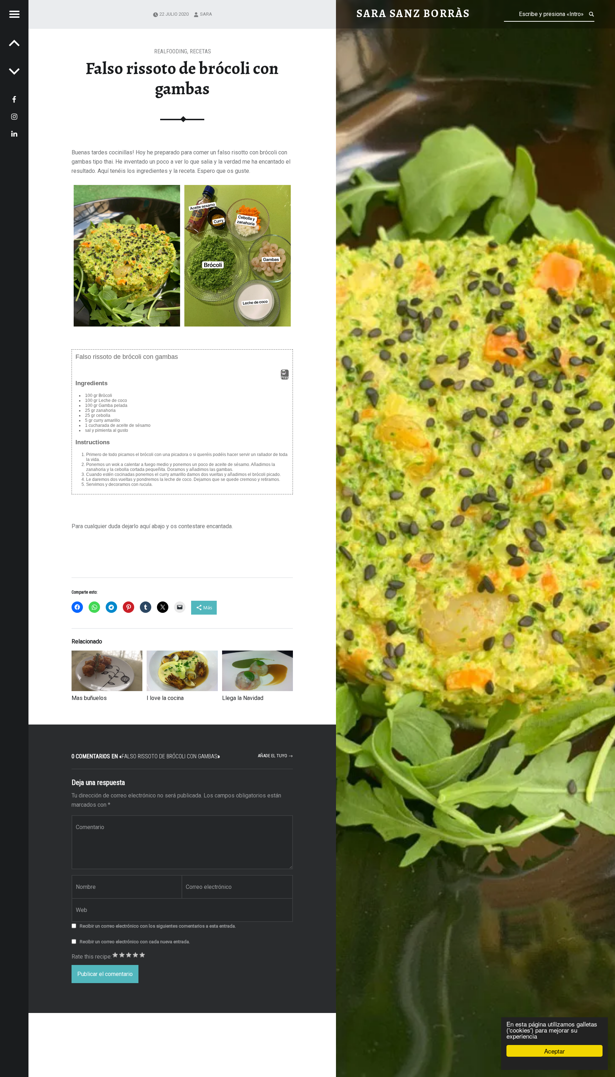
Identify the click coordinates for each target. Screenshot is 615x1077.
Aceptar (554, 1050)
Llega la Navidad (242, 698)
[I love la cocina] (182, 671)
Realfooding (170, 51)
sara (206, 14)
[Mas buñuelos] (107, 671)
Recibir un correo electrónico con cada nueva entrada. (135, 941)
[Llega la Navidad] (257, 671)
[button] (127, 256)
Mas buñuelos (89, 698)
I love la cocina (165, 698)
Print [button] (285, 377)
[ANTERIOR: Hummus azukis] (14, 71)
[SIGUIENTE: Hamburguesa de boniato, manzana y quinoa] (14, 42)
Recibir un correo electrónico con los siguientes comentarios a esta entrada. (158, 926)
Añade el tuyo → (275, 755)
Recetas (200, 51)
